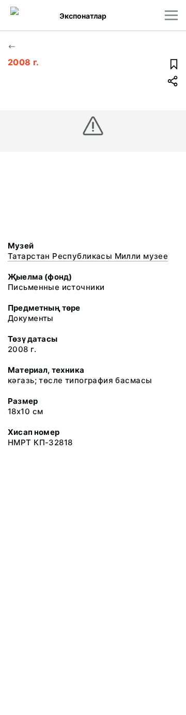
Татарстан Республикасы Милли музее (88, 256)
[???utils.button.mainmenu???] (171, 15)
